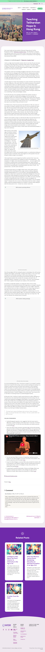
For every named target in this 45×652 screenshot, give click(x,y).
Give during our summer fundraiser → (30, 1)
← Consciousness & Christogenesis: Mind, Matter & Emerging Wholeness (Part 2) (11, 518)
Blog (10, 482)
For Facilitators (24, 634)
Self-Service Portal (23, 637)
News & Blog (25, 7)
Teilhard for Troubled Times (27, 60)
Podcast (24, 9)
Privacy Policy (31, 648)
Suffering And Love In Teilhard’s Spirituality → (33, 517)
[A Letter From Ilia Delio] (14, 597)
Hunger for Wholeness (23, 628)
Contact (34, 9)
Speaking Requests (15, 643)
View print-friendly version (11, 476)
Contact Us (23, 639)
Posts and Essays (15, 630)
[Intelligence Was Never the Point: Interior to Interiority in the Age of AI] (14, 561)
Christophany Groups (23, 631)
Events (28, 9)
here (13, 425)
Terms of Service (38, 648)
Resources (32, 7)
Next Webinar (15, 640)
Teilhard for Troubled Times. (20, 51)
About (19, 7)
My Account (36, 3)
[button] (21, 8)
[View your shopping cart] (39, 3)
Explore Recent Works (14, 636)
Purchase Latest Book (15, 633)
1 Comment (35, 34)
